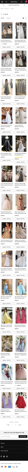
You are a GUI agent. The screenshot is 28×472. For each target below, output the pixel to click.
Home (2, 8)
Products (7, 8)
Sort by (2, 18)
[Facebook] (1, 456)
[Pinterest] (4, 456)
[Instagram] (7, 456)
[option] (14, 5)
